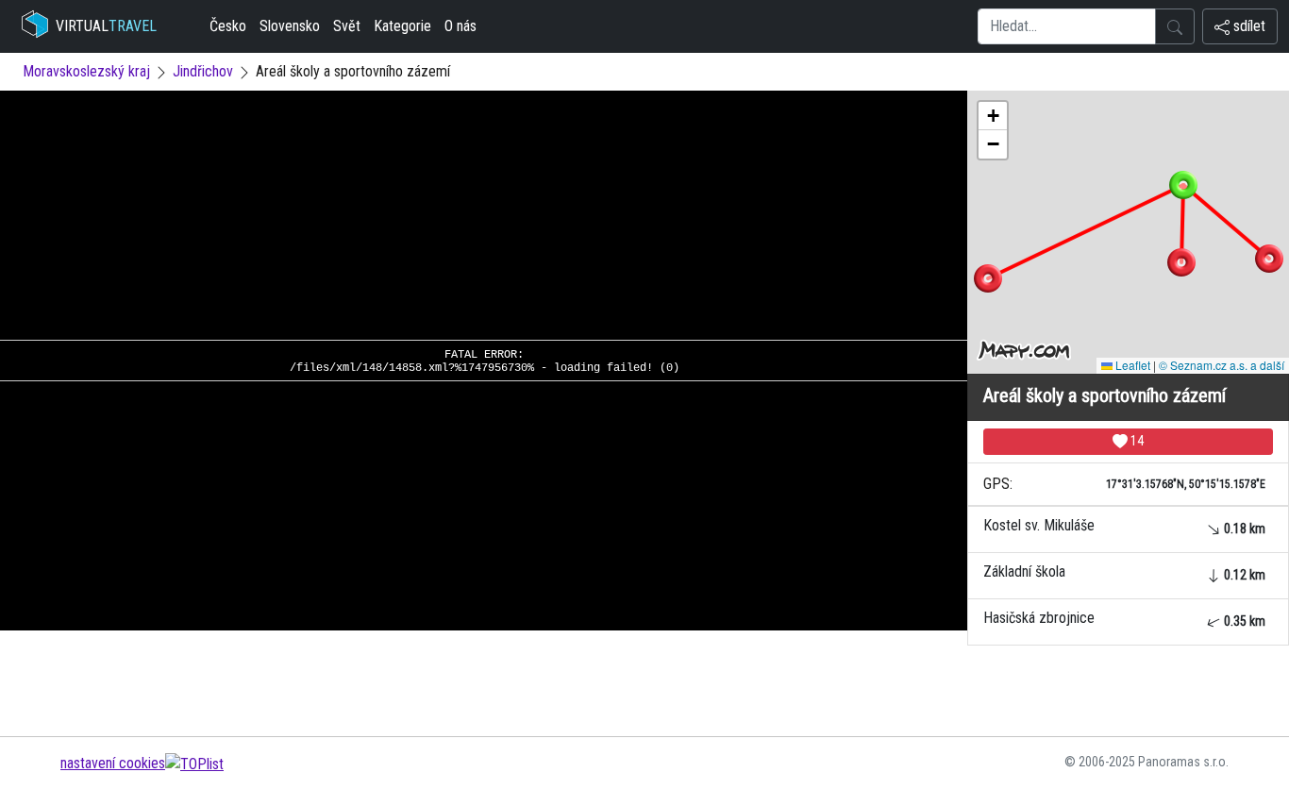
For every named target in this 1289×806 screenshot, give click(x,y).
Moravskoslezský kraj (86, 71)
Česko (227, 26)
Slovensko (289, 26)
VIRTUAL (106, 26)
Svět (346, 26)
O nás (460, 26)
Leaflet (1131, 365)
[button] (1269, 258)
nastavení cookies (112, 763)
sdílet (1247, 26)
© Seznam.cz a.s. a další (1221, 365)
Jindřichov (203, 71)
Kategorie (402, 26)
